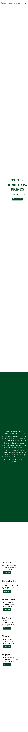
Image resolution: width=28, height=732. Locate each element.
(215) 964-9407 (9, 606)
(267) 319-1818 (9, 588)
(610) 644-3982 (9, 625)
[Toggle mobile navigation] (25, 3)
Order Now (7, 572)
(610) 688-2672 (9, 643)
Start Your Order (17, 199)
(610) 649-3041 (9, 569)
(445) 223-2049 (9, 661)
